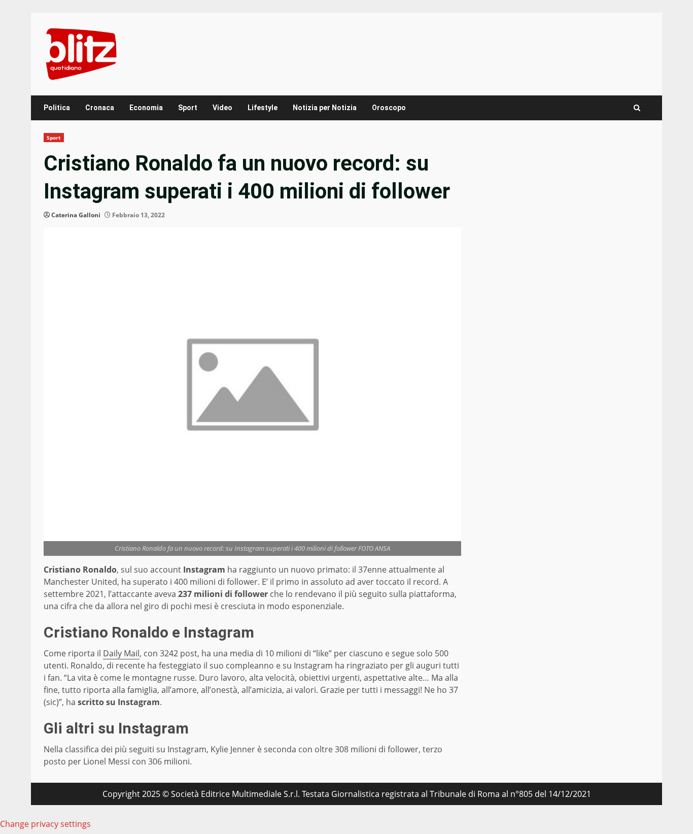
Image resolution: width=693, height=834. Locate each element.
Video (222, 108)
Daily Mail (121, 653)
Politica (57, 108)
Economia (146, 108)
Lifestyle (263, 108)
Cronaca (99, 108)
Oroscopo (389, 108)
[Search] (637, 108)
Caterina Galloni (75, 215)
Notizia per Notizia (325, 108)
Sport (187, 108)
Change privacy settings (45, 823)
